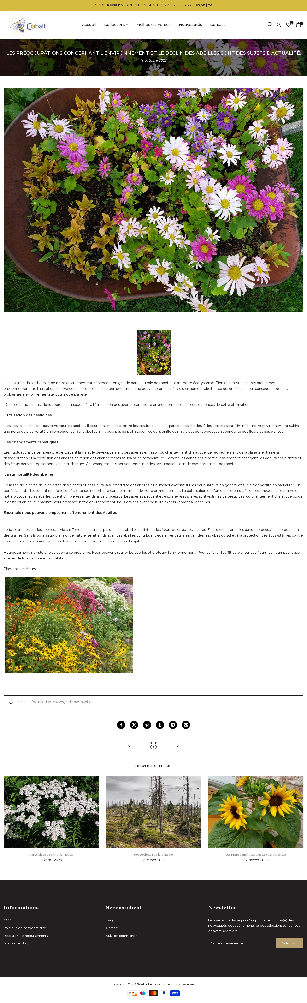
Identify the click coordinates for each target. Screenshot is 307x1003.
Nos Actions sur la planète (153, 855)
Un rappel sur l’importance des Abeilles (256, 855)
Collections (114, 24)
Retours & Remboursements (26, 935)
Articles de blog (16, 943)
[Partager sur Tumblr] (160, 725)
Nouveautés (190, 24)
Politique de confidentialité (25, 928)
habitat (23, 702)
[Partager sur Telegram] (173, 725)
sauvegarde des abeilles (73, 702)
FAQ (109, 920)
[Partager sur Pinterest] (147, 725)
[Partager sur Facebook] (121, 725)
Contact (217, 24)
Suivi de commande (121, 935)
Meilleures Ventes (153, 24)
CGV (7, 920)
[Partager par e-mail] (186, 725)
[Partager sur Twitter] (134, 725)
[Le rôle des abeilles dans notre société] (130, 746)
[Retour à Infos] (153, 746)
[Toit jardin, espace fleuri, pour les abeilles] (177, 746)
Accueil (89, 24)
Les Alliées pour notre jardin (51, 855)
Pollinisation (41, 702)
